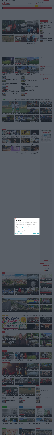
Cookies (19, 231)
